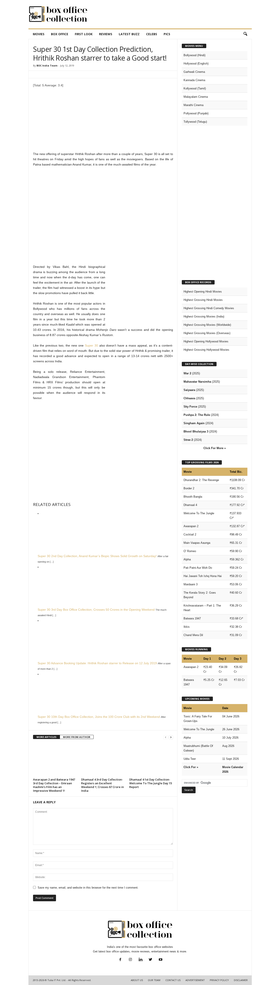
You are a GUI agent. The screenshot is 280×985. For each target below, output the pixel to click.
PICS (167, 34)
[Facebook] (120, 960)
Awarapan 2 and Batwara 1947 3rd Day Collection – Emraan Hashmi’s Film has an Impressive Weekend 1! (54, 785)
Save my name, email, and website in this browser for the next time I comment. (88, 887)
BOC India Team (47, 65)
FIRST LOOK (84, 34)
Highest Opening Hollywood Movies (206, 341)
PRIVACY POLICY (219, 980)
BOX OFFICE (59, 34)
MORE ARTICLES (46, 737)
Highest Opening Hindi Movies (203, 291)
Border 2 (189, 488)
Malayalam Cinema (196, 96)
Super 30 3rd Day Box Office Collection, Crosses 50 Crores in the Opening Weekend (96, 609)
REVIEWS (105, 34)
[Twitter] (150, 960)
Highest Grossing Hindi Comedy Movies (209, 308)
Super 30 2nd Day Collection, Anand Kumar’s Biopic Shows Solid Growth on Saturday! (97, 556)
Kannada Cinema (194, 80)
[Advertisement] (172, 14)
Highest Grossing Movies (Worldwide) (207, 324)
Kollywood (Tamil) (195, 88)
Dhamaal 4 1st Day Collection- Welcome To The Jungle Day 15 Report (150, 783)
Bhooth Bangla (193, 496)
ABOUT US (137, 980)
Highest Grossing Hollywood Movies (206, 349)
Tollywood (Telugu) (195, 121)
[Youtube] (160, 960)
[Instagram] (130, 960)
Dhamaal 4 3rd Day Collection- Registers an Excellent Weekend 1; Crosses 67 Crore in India (102, 785)
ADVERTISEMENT (195, 980)
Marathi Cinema (193, 105)
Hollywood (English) (196, 63)
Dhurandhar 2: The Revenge (201, 480)
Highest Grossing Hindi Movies (203, 300)
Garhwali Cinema (194, 71)
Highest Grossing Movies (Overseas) (207, 333)
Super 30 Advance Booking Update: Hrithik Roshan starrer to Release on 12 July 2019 (97, 663)
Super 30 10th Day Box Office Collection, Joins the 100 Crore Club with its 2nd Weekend (99, 716)
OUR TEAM (154, 980)
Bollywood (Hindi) (194, 55)
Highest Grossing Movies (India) (204, 316)
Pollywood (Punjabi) (196, 113)
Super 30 (91, 345)
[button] (245, 34)
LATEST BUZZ (129, 34)
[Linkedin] (140, 960)
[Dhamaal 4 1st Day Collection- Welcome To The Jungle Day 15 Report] (151, 760)
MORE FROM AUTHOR (76, 737)
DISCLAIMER (241, 980)
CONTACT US (172, 980)
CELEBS (151, 34)
